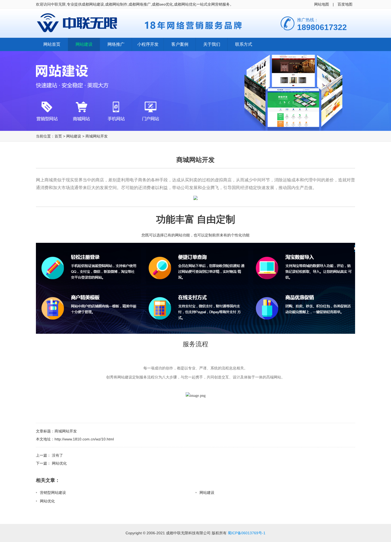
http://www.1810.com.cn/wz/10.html (84, 439)
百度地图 (345, 4)
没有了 (57, 455)
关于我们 (211, 44)
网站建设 (84, 44)
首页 (58, 136)
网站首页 (51, 44)
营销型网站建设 (53, 492)
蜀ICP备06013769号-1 (246, 533)
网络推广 (115, 44)
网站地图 (321, 4)
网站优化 (59, 463)
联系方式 (243, 44)
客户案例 (179, 44)
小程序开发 (148, 44)
